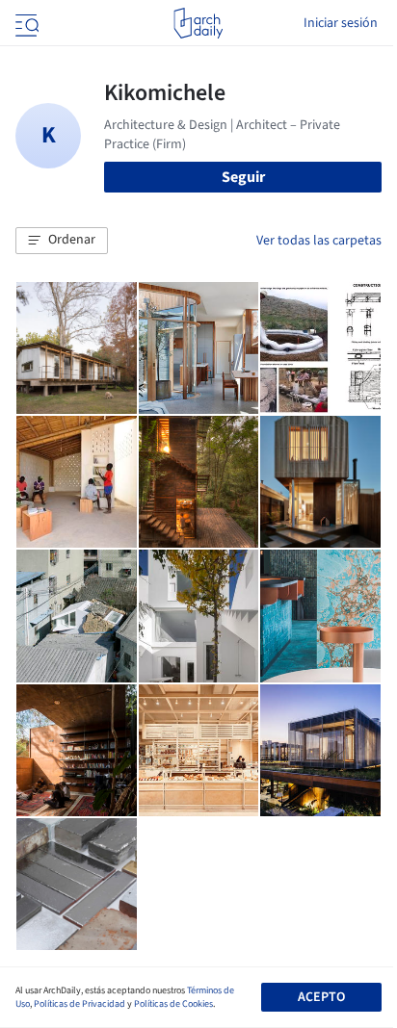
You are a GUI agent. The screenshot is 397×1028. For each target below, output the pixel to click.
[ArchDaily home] (198, 23)
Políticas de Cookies (173, 1004)
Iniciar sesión (341, 23)
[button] (61, 240)
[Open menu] (25, 23)
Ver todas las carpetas (319, 240)
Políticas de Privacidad (79, 1004)
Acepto (321, 997)
